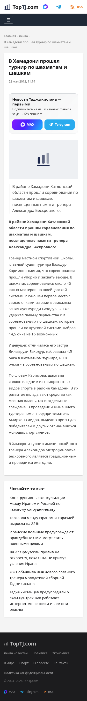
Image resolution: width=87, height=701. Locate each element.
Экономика (60, 653)
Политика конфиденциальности (28, 673)
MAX (11, 691)
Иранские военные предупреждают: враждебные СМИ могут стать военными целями (42, 537)
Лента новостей (16, 653)
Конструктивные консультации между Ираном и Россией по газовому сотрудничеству (37, 503)
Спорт (24, 663)
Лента (23, 36)
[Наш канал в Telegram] (59, 7)
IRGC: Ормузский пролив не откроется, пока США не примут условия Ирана (38, 557)
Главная (10, 36)
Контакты (61, 663)
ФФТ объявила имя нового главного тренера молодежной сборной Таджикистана (42, 577)
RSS (50, 691)
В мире (9, 663)
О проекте (41, 663)
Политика (39, 653)
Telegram (31, 691)
